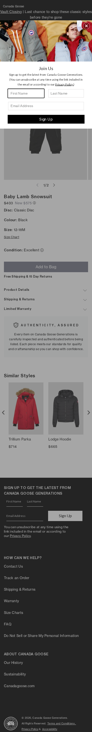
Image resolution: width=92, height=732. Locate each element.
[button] (86, 26)
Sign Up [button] (46, 119)
